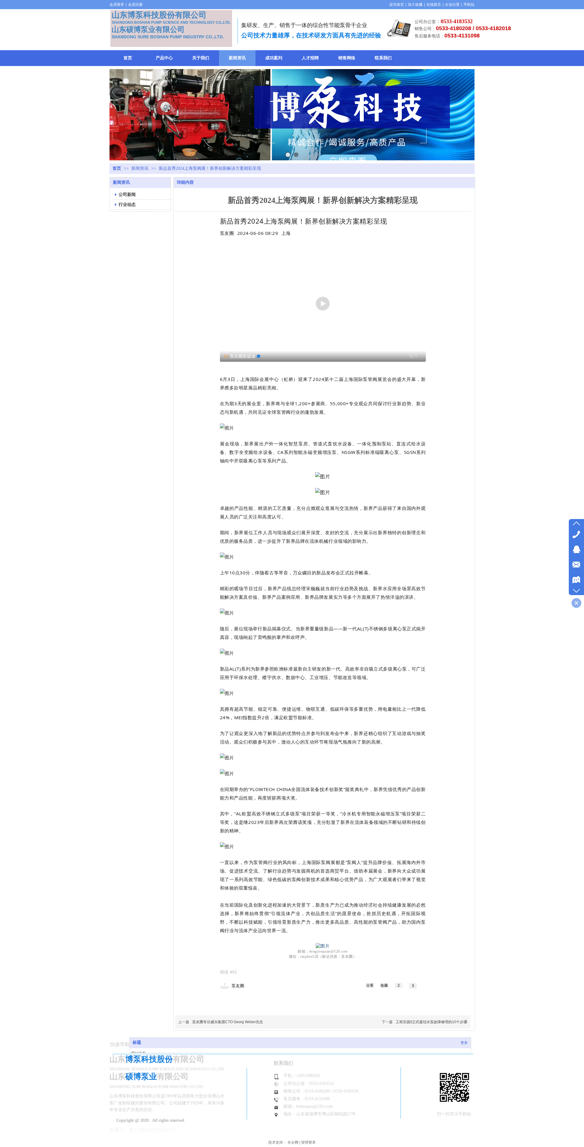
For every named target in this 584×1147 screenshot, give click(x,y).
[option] (286, 233)
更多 (464, 1042)
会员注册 (135, 4)
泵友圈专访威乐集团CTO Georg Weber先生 (227, 1022)
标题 (137, 1042)
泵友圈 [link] (237, 985)
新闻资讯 (140, 168)
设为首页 (396, 4)
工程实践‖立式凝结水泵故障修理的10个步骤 (431, 1022)
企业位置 (452, 4)
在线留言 (433, 4)
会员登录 (116, 4)
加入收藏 (415, 4)
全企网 (292, 1142)
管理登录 (308, 1142)
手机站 (469, 4)
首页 (117, 168)
